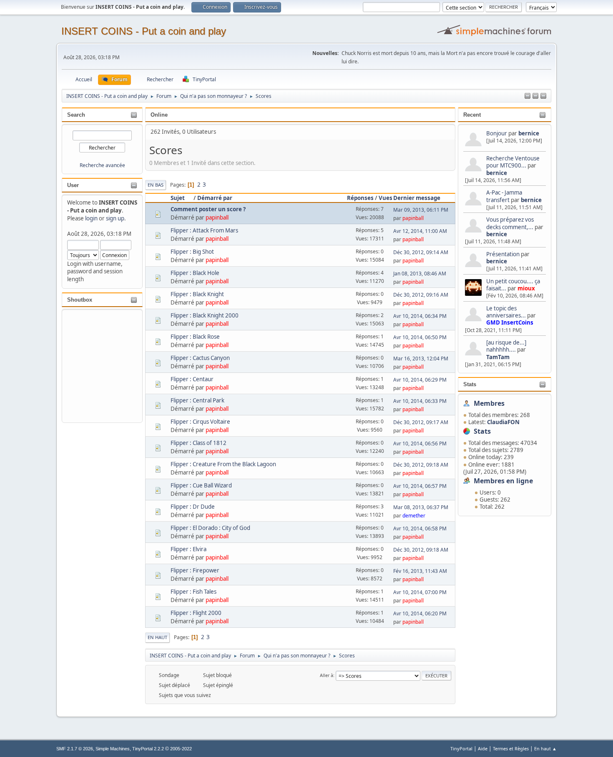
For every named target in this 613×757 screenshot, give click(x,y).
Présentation (503, 254)
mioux (526, 288)
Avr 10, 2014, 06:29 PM (420, 379)
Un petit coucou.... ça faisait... (513, 284)
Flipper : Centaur (192, 379)
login (91, 218)
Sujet (178, 198)
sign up (115, 218)
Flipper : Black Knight (197, 294)
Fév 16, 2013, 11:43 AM (420, 571)
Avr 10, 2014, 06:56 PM (420, 443)
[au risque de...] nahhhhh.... (506, 346)
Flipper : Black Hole (195, 273)
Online (159, 115)
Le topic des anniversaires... (506, 312)
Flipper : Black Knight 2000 (205, 315)
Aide (482, 748)
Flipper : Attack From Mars (204, 230)
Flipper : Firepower (195, 570)
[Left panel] (527, 96)
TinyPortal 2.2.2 (148, 748)
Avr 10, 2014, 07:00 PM (420, 592)
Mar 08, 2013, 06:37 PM (420, 507)
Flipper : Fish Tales (193, 591)
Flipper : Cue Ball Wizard (201, 485)
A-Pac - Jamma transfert (504, 196)
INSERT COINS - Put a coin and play (143, 31)
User (73, 185)
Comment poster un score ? (208, 209)
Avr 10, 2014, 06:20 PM (420, 613)
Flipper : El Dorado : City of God (210, 528)
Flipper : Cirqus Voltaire (200, 421)
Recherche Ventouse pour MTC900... (513, 162)
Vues (385, 198)
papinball (217, 217)
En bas (155, 185)
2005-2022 (181, 748)
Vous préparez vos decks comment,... (510, 223)
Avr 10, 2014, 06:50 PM (420, 337)
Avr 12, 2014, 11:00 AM (420, 231)
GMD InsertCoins (509, 322)
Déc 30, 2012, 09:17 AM (420, 422)
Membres (489, 403)
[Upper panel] (543, 96)
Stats (469, 384)
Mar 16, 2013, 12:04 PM (420, 358)
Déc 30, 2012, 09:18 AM (420, 464)
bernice (528, 133)
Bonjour (496, 133)
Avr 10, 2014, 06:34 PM (420, 316)
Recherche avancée (102, 165)
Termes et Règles (511, 748)
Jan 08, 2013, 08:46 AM (419, 273)
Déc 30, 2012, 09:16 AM (420, 294)
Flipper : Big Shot (192, 251)
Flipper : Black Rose (195, 336)
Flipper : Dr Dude (193, 506)
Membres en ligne (503, 480)
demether (413, 515)
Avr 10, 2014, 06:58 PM (420, 528)
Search (76, 115)
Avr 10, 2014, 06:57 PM (420, 486)
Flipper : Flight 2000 (196, 613)
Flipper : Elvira (188, 549)
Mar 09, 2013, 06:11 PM (420, 209)
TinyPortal (461, 748)
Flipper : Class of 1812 (198, 443)
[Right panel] (535, 96)
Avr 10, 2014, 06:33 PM (420, 401)
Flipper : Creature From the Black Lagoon (223, 464)
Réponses (360, 198)
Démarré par (214, 198)
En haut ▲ (545, 748)
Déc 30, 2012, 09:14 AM (420, 252)
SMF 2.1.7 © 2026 (74, 748)
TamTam (498, 357)
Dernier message (416, 198)
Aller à (326, 675)
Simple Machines (112, 748)
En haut (157, 637)
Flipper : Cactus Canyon (200, 358)
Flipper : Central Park (197, 400)
